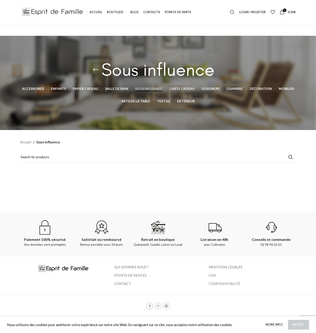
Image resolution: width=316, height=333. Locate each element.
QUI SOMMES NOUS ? (131, 267)
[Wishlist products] (272, 12)
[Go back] (96, 69)
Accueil (25, 142)
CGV (212, 275)
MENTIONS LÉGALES (225, 267)
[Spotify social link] (166, 306)
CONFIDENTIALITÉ (224, 284)
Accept (298, 324)
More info (274, 324)
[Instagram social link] (158, 306)
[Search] (232, 12)
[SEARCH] (290, 157)
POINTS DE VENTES (130, 275)
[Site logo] (52, 11)
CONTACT (122, 284)
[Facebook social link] (149, 306)
